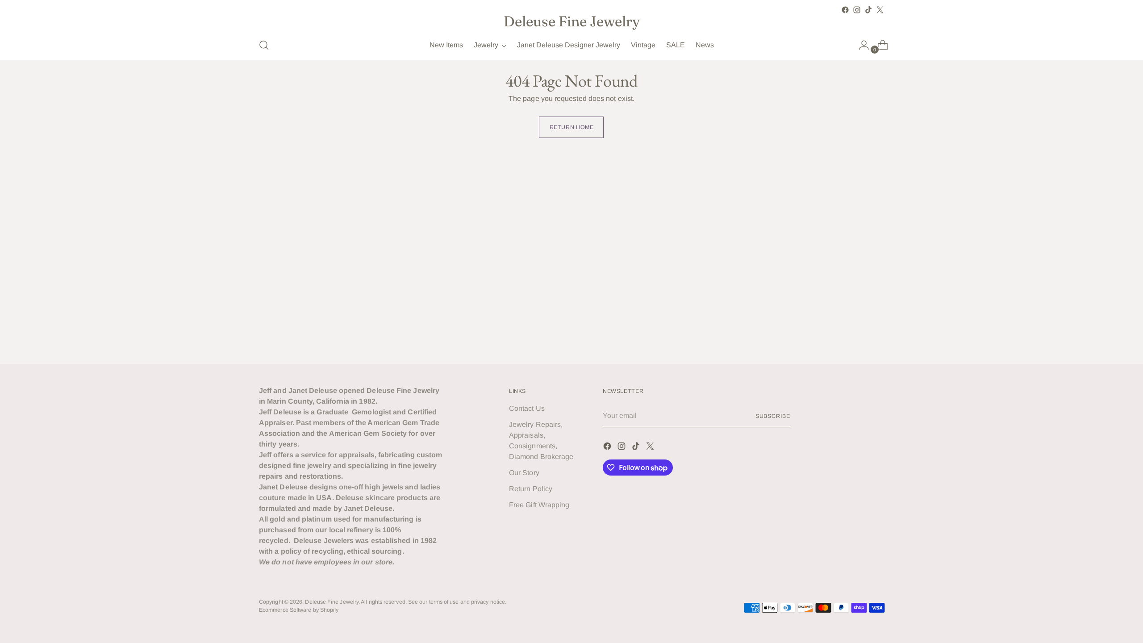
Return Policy (530, 489)
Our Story (524, 472)
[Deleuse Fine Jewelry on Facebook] (845, 10)
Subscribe (772, 416)
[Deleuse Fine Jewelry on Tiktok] (868, 10)
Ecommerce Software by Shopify (298, 610)
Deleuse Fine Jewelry (332, 602)
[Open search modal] (264, 45)
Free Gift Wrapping (539, 505)
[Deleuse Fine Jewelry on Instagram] (857, 10)
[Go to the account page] (860, 45)
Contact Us (527, 408)
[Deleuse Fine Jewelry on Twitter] (880, 10)
